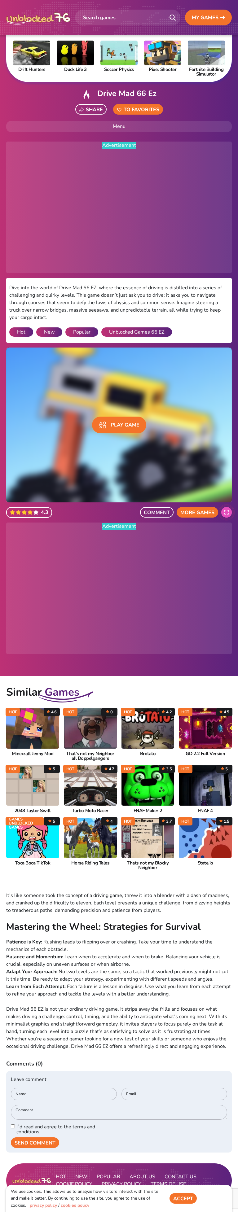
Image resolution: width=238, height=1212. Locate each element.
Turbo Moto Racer (90, 810)
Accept (183, 1198)
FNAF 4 (205, 810)
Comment (157, 512)
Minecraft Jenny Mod (33, 753)
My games (205, 17)
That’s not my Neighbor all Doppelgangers (90, 756)
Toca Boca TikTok (32, 863)
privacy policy (43, 1205)
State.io (205, 863)
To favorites (141, 109)
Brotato (148, 753)
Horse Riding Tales (90, 863)
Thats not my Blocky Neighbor (148, 865)
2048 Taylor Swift (33, 810)
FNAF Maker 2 (148, 810)
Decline (214, 1198)
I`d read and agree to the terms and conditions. (55, 1129)
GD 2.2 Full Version (205, 753)
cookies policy (75, 1205)
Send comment (35, 1143)
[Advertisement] (119, 211)
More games (197, 512)
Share (94, 109)
